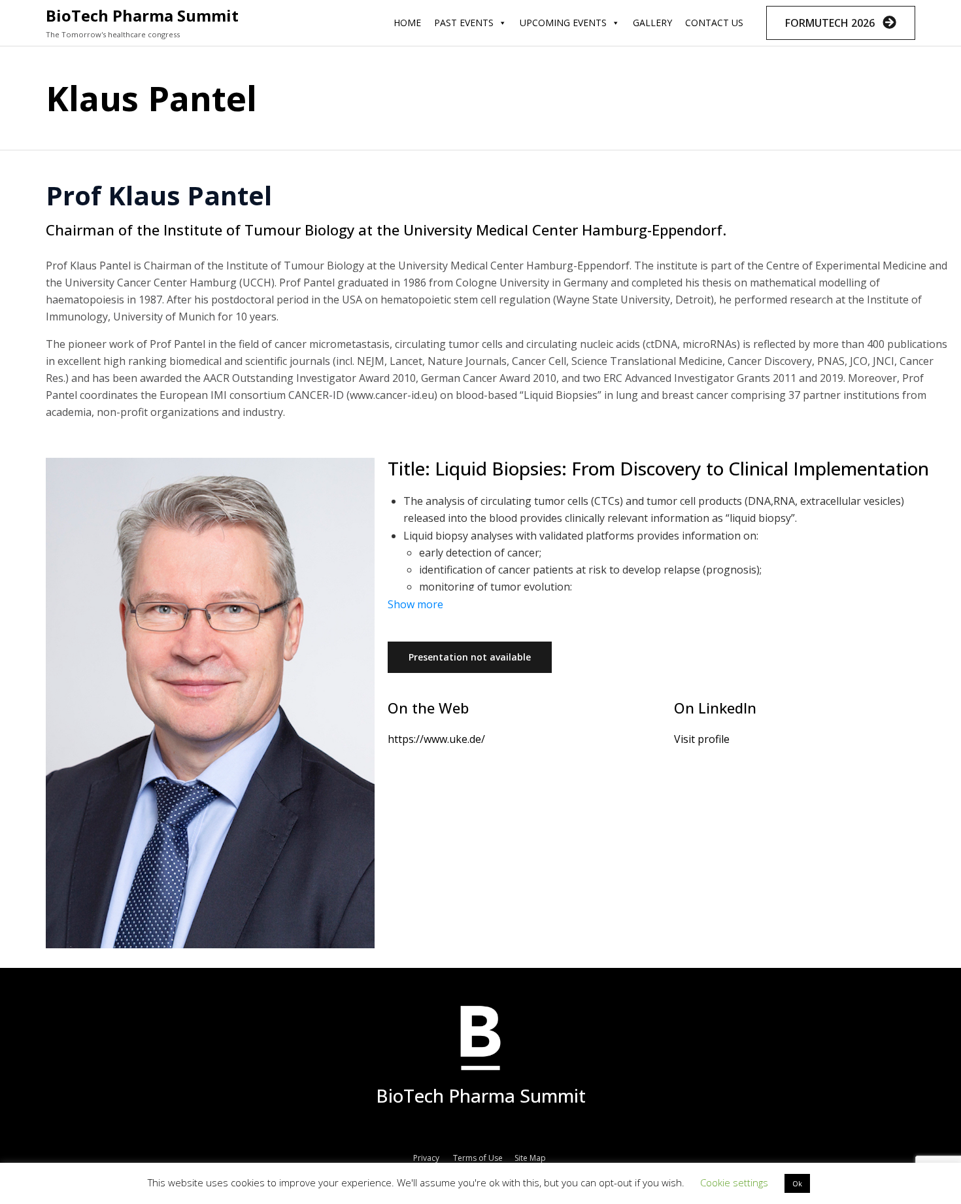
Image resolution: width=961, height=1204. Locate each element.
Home (407, 22)
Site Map (531, 1157)
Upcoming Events (563, 22)
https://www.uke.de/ (436, 739)
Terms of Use (478, 1157)
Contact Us (714, 22)
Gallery (652, 22)
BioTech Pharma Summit (142, 15)
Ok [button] (797, 1183)
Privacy (426, 1157)
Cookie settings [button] (734, 1182)
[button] (840, 22)
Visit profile (702, 739)
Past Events (464, 22)
